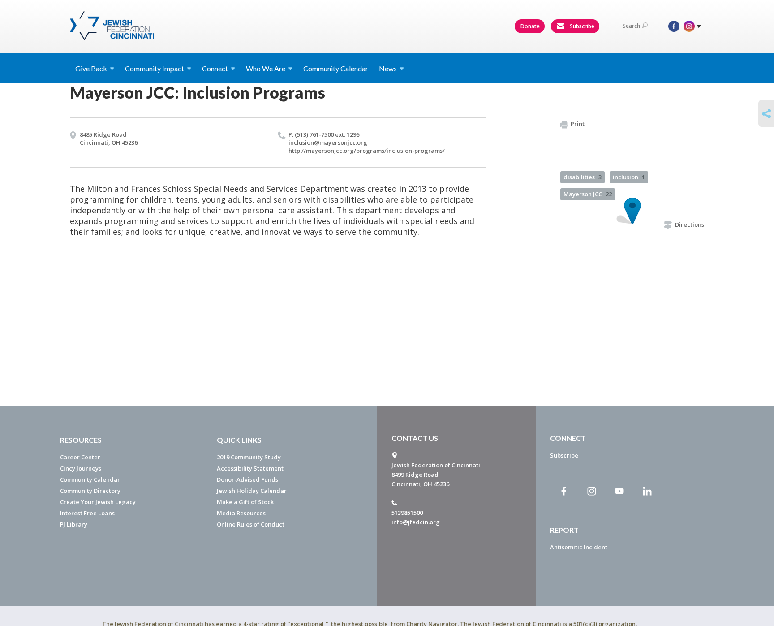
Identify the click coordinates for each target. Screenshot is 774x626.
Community (154, 68)
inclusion (629, 177)
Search (631, 26)
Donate (530, 26)
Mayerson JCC (587, 194)
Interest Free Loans (87, 513)
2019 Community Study (249, 457)
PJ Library (73, 524)
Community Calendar (335, 68)
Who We (265, 68)
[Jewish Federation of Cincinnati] (113, 25)
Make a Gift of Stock (245, 502)
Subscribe (581, 26)
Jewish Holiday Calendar (252, 491)
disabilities (582, 177)
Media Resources (241, 513)
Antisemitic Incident (578, 547)
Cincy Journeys (80, 468)
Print (578, 124)
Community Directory (90, 491)
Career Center (80, 457)
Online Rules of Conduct (250, 524)
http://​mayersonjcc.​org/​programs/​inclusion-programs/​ (366, 151)
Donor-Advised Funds (247, 479)
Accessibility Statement (250, 468)
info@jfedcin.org (415, 522)
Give (91, 68)
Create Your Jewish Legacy (98, 502)
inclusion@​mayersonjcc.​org (327, 142)
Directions (689, 224)
